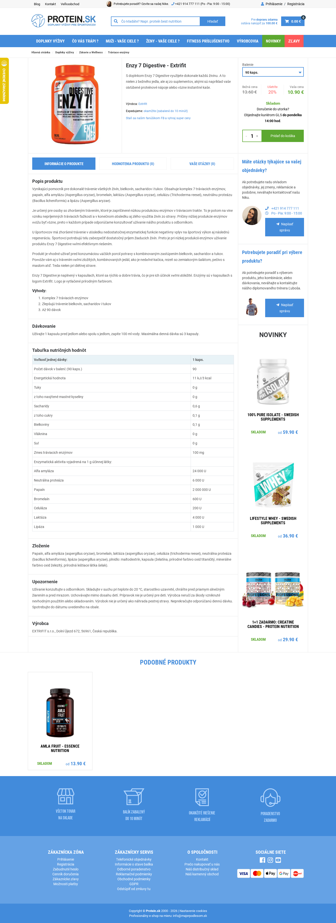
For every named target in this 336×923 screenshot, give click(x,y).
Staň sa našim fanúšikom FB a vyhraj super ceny (158, 118)
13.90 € (78, 763)
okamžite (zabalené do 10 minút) (166, 111)
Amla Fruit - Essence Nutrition (60, 748)
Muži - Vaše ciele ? (122, 40)
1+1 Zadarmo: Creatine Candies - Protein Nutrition (273, 624)
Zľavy (294, 40)
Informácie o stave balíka (134, 864)
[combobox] (273, 72)
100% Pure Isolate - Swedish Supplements (273, 417)
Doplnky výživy (50, 40)
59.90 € (290, 432)
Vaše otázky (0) (202, 163)
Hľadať (212, 21)
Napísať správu (286, 227)
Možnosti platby (65, 883)
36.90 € (290, 535)
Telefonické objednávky (134, 859)
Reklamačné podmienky (134, 874)
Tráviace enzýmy (118, 52)
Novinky (273, 40)
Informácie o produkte (64, 163)
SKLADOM (258, 431)
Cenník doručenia (65, 874)
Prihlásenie (273, 3)
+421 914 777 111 (187, 4)
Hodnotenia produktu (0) (133, 163)
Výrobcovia (248, 40)
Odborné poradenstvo (134, 869)
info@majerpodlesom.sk (190, 915)
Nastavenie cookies (193, 911)
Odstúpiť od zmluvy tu (134, 888)
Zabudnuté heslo (65, 869)
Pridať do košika (283, 135)
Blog (37, 4)
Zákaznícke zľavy (66, 879)
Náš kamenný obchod (202, 874)
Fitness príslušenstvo (208, 40)
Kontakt (50, 4)
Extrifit (142, 104)
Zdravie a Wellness (91, 52)
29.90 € (290, 639)
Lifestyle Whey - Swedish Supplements (273, 520)
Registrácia (296, 3)
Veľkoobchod (70, 4)
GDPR (133, 883)
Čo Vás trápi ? (85, 40)
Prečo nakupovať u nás (202, 864)
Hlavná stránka (40, 52)
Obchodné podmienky (134, 879)
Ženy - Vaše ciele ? (163, 40)
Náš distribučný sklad (202, 869)
